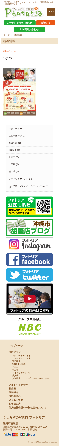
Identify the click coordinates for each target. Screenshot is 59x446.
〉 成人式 (14, 375)
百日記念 (13, 143)
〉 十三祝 (14, 370)
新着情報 (18, 35)
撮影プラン (15, 352)
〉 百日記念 (15, 361)
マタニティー (15, 128)
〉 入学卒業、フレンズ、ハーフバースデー (29, 378)
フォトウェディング (18, 178)
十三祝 (12, 164)
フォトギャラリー (18, 384)
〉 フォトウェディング (20, 372)
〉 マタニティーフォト (20, 355)
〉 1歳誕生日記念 (18, 364)
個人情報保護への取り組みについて (28, 407)
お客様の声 (15, 403)
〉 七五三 (14, 367)
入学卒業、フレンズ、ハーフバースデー (28, 185)
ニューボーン (15, 135)
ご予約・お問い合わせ (19, 22)
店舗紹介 (13, 392)
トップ (6, 35)
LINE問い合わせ (29, 29)
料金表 (12, 388)
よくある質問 (16, 399)
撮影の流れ (15, 396)
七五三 (12, 157)
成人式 (12, 171)
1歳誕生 (13, 150)
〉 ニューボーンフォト (20, 358)
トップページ (16, 345)
